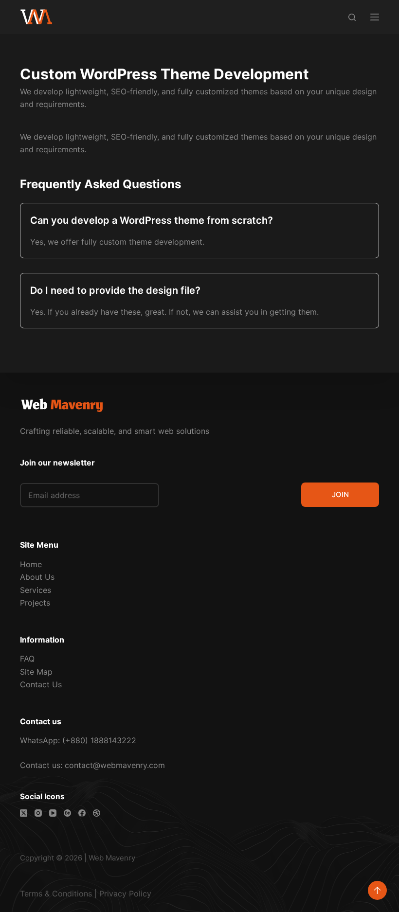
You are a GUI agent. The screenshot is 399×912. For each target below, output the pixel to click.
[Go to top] (377, 890)
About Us (37, 577)
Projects (35, 603)
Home (31, 564)
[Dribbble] (96, 813)
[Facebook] (82, 813)
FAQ (27, 658)
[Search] (352, 17)
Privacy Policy (125, 893)
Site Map (36, 672)
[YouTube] (52, 813)
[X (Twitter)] (23, 813)
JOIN (340, 494)
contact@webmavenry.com (115, 765)
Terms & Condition (54, 893)
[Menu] (374, 17)
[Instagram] (38, 813)
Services (35, 590)
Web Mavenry (112, 857)
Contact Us (41, 684)
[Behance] (67, 813)
